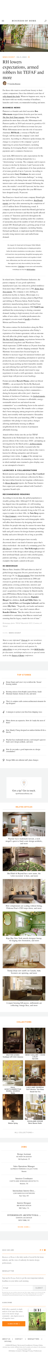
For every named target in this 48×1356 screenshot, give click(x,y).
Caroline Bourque (14, 84)
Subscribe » (14, 1324)
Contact (19, 1339)
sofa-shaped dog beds (11, 96)
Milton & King (13, 1055)
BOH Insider (39, 649)
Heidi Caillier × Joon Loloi (35, 1056)
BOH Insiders (31, 269)
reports (13, 117)
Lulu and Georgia (35, 1087)
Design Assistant (24, 1154)
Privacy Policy (27, 1294)
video (25, 456)
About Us (6, 1339)
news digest (9, 57)
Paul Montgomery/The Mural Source (13, 1089)
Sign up (24, 640)
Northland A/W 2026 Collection (13, 1057)
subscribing (7, 649)
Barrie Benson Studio (35, 1123)
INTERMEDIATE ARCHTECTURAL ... (24, 1215)
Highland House (35, 1121)
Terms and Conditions (24, 1345)
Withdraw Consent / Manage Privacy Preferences (24, 1351)
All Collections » (24, 1132)
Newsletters (33, 1339)
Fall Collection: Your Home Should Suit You (35, 1090)
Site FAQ (7, 1341)
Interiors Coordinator (24, 1178)
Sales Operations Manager (24, 1166)
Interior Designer (24, 1202)
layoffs (27, 319)
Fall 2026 (35, 1059)
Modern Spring (13, 1123)
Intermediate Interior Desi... (24, 1190)
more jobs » (24, 1227)
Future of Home (18, 655)
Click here (21, 266)
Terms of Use (41, 1292)
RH (13, 1121)
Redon (13, 1093)
